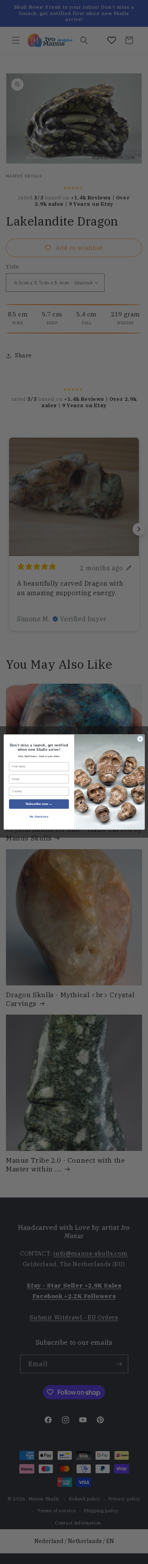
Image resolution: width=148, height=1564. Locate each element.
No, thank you (39, 816)
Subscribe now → (39, 804)
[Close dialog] (140, 739)
